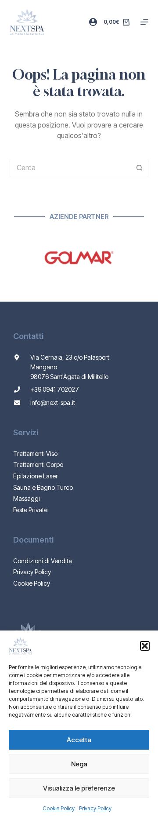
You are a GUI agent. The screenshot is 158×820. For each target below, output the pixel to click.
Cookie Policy (59, 808)
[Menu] (144, 22)
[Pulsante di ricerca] (139, 167)
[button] (144, 645)
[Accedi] (93, 22)
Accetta (79, 740)
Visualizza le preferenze (79, 788)
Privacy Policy (95, 808)
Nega (79, 764)
